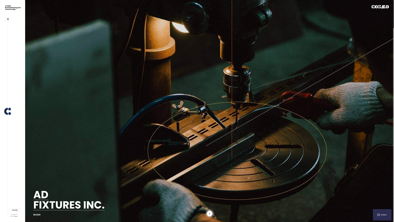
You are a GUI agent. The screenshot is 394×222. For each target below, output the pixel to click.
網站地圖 (15, 210)
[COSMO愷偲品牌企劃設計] (12, 110)
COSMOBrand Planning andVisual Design (13, 7)
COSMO (15, 216)
